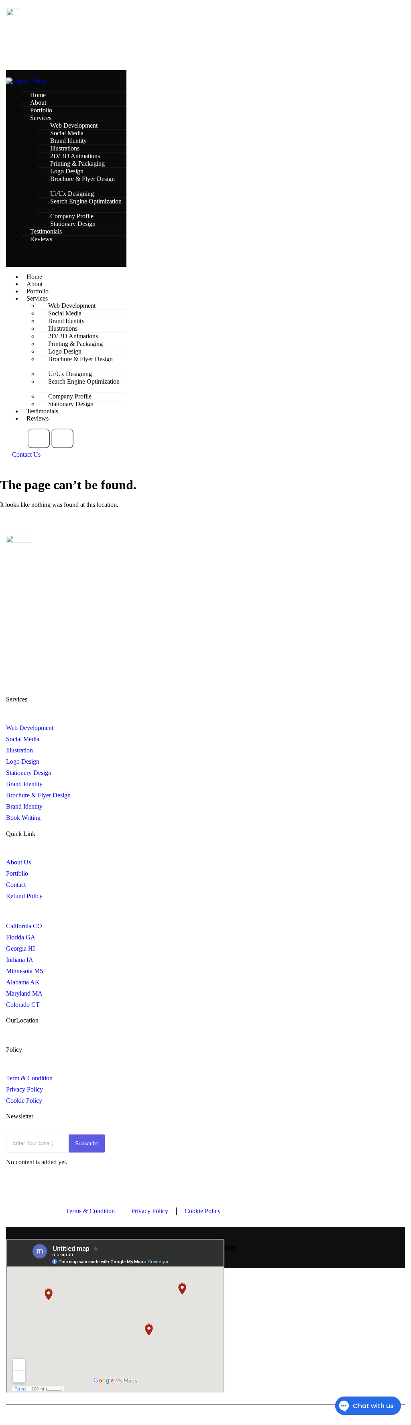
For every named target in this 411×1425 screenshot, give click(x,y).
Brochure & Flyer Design (82, 178)
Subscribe (86, 1143)
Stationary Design (73, 223)
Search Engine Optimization (86, 201)
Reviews (41, 239)
